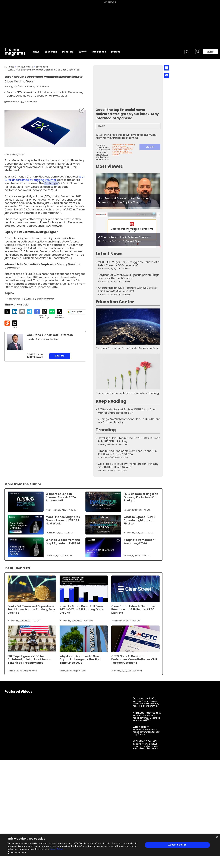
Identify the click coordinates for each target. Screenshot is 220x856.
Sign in (210, 51)
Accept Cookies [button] (177, 845)
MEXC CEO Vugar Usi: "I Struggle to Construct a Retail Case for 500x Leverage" (129, 263)
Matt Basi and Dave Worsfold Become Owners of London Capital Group (123, 200)
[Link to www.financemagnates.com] (128, 191)
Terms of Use (136, 134)
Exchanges (42, 66)
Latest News (109, 254)
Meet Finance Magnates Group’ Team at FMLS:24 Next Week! (63, 520)
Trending (106, 430)
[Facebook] (37, 311)
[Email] (22, 311)
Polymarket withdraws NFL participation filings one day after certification (128, 276)
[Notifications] (197, 51)
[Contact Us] (166, 75)
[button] (73, 852)
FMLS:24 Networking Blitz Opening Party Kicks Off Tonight (141, 497)
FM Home (9, 66)
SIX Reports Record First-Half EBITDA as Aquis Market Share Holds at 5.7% (127, 411)
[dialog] (110, 845)
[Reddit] (7, 323)
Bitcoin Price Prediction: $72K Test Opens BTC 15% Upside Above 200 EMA (127, 452)
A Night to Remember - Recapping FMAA (140, 541)
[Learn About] (44, 314)
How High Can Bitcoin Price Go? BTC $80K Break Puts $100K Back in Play (129, 439)
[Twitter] (7, 311)
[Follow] (59, 314)
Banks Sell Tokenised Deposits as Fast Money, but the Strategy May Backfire (31, 609)
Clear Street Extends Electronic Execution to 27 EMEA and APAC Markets (133, 609)
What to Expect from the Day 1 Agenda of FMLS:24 (63, 541)
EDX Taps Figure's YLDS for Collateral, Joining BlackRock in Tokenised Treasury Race (29, 659)
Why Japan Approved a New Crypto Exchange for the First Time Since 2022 (80, 659)
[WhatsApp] (52, 311)
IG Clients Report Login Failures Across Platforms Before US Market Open (123, 239)
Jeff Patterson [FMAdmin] (42, 86)
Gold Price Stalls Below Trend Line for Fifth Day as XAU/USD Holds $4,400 (128, 465)
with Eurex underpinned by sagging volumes (44, 178)
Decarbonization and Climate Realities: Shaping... (128, 393)
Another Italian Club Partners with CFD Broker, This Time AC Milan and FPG (128, 289)
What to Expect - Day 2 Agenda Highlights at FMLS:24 (139, 520)
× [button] (217, 837)
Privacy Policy (102, 154)
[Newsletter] (166, 67)
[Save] (14, 324)
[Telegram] (29, 311)
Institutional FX (25, 66)
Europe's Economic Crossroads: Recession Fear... (128, 348)
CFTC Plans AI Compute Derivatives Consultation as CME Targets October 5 (134, 659)
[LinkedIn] (14, 311)
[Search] (187, 51)
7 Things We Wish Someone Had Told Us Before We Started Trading (129, 420)
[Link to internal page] (15, 342)
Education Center (115, 302)
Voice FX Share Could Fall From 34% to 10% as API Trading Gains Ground (82, 609)
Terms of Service (102, 158)
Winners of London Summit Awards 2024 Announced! (61, 497)
